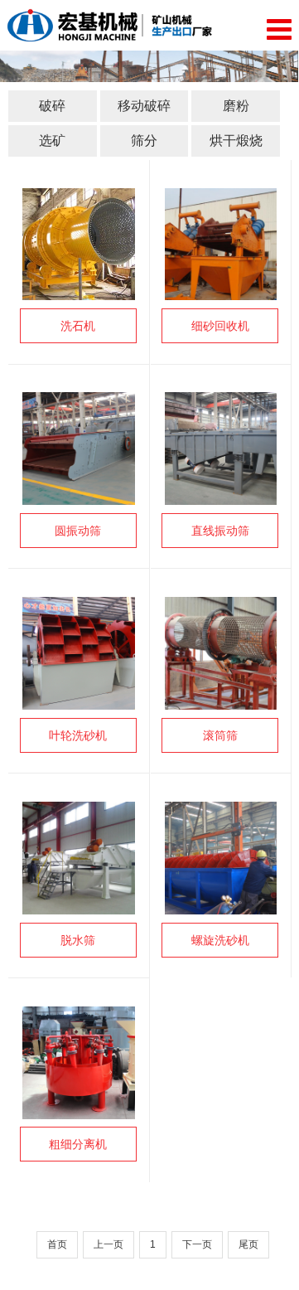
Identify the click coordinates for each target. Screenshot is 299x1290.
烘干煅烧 (236, 140)
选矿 (52, 140)
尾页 (248, 1244)
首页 (57, 1244)
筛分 (144, 140)
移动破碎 (144, 106)
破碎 (52, 106)
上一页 (108, 1244)
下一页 (197, 1244)
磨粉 (236, 106)
